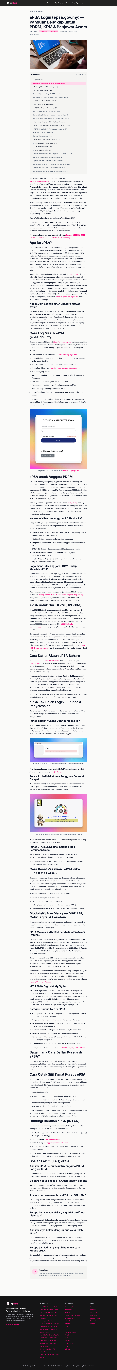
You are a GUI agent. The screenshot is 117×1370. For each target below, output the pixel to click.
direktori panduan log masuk (67, 296)
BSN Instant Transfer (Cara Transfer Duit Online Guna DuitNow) (48, 1315)
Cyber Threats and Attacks (73, 1315)
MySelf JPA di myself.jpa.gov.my (42, 982)
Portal (67, 1335)
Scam (67, 3)
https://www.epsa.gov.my (39, 181)
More (83, 3)
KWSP (67, 1326)
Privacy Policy (94, 1321)
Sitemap (93, 1324)
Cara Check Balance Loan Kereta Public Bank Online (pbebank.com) (48, 1343)
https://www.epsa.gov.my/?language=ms (65, 368)
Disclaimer (93, 1315)
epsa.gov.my (73, 274)
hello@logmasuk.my (12, 1324)
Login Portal (39, 11)
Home (49, 3)
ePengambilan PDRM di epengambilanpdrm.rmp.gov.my (61, 594)
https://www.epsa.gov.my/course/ (71, 1047)
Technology (69, 1343)
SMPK (54, 238)
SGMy (83, 235)
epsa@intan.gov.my (58, 772)
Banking (67, 1312)
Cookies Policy (95, 1318)
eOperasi (68, 235)
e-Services (68, 1321)
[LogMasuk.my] (12, 3)
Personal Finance (70, 1332)
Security (75, 3)
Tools (66, 1346)
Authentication (69, 1307)
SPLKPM (76, 235)
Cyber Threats (58, 3)
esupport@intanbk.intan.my (57, 1143)
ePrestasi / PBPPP (44, 238)
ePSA (60, 238)
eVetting (66, 238)
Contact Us (93, 1312)
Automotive (68, 1310)
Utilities (67, 1349)
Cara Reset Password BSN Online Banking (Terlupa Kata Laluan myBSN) (49, 1329)
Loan (66, 1329)
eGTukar (33, 238)
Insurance (68, 1324)
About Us (93, 1310)
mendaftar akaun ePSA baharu (47, 660)
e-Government (69, 1318)
